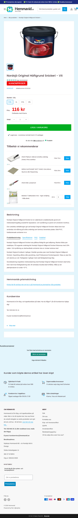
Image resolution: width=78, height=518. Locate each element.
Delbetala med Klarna (19, 113)
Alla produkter (13, 17)
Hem (5, 17)
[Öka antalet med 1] (26, 120)
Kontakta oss (46, 419)
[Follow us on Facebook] (5, 499)
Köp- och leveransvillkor (50, 422)
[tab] (13, 238)
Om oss (44, 416)
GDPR (44, 426)
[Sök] (64, 9)
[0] (75, 9)
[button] (11, 80)
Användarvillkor (47, 429)
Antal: (9, 119)
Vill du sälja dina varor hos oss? (53, 435)
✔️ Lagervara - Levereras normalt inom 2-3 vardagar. (25, 135)
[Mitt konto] (71, 9)
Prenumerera (10, 484)
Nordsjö (10, 88)
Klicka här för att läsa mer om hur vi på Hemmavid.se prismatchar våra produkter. (34, 284)
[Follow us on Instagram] (8, 499)
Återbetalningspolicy (49, 432)
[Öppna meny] (5, 9)
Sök (43, 413)
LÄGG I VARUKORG (39, 127)
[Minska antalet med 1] (14, 120)
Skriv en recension (39, 354)
